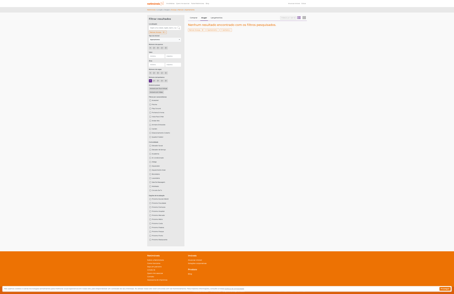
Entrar (303, 3)
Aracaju (173, 10)
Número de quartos (156, 44)
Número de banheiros (156, 77)
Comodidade (153, 142)
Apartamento (190, 10)
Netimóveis (151, 10)
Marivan (180, 10)
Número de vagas (155, 69)
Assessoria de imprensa (157, 280)
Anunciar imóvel (294, 3)
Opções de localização (157, 195)
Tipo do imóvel (154, 36)
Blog (207, 3)
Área (150, 61)
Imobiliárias (170, 3)
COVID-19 (151, 270)
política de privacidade (234, 289)
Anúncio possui (154, 85)
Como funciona (153, 263)
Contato (150, 277)
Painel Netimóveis (197, 3)
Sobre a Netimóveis (155, 260)
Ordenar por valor (287, 18)
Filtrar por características (158, 97)
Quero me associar (183, 3)
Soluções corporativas (197, 263)
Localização (153, 24)
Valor (151, 52)
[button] (165, 40)
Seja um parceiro (154, 267)
